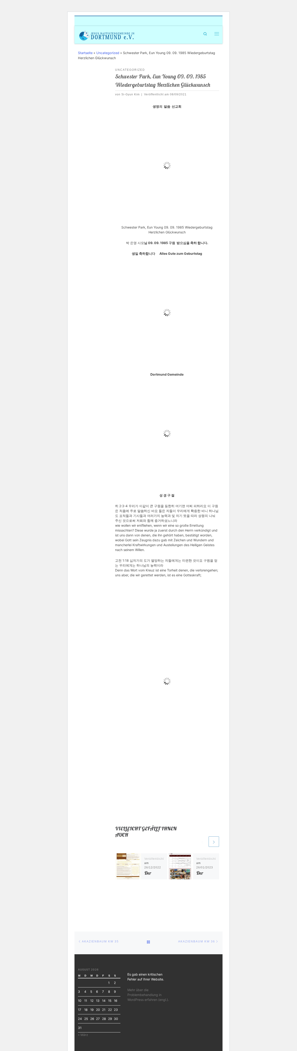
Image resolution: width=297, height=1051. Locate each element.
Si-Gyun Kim (130, 94)
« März (83, 1035)
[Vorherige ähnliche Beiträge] (202, 841)
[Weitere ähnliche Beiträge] (214, 841)
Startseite (85, 53)
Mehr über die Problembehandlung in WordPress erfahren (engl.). (148, 995)
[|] (107, 34)
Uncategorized (107, 53)
